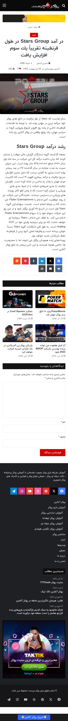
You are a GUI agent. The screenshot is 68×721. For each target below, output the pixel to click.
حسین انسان (42, 63)
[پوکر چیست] (45, 5)
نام (63, 422)
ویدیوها (61, 545)
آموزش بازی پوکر (56, 507)
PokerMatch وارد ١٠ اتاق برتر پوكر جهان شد (52, 313)
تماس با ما (60, 561)
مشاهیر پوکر (59, 534)
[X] (50, 261)
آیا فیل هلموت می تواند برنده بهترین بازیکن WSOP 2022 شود (50, 349)
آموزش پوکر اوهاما (52, 518)
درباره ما (61, 556)
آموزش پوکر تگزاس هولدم (49, 529)
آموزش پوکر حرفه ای (52, 523)
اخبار (30, 27)
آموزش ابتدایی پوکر (52, 513)
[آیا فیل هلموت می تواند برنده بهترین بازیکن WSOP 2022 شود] (50, 333)
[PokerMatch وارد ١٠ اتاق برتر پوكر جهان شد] (50, 299)
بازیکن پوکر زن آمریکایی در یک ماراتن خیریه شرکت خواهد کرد (18, 349)
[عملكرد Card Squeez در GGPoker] (18, 299)
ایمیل (62, 436)
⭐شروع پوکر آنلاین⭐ (34, 717)
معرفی (62, 550)
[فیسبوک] (58, 261)
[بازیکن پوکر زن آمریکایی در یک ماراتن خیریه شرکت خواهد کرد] (18, 333)
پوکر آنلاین (59, 502)
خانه (36, 27)
